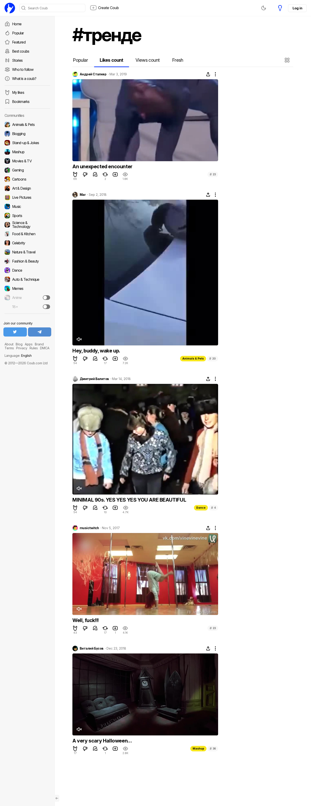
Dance (201, 507)
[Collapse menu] (57, 798)
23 (213, 174)
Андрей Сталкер (93, 74)
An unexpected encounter (102, 166)
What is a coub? (24, 78)
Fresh (177, 60)
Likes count (111, 60)
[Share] (208, 74)
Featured (18, 42)
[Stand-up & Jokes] (27, 142)
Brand (39, 344)
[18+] (46, 306)
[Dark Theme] (263, 8)
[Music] (27, 206)
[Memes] (27, 288)
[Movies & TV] (27, 161)
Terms (9, 348)
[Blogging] (27, 133)
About (9, 344)
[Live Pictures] (27, 197)
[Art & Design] (27, 188)
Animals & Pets (193, 358)
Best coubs (20, 51)
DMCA (44, 348)
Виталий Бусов (92, 648)
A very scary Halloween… (102, 741)
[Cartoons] (27, 179)
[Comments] (95, 174)
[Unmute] (79, 339)
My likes (18, 92)
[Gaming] (27, 170)
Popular (18, 33)
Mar (83, 194)
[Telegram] (39, 332)
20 (212, 358)
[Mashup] (27, 151)
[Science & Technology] (27, 224)
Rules (34, 348)
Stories (17, 60)
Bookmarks (20, 101)
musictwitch (89, 528)
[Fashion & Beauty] (27, 261)
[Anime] (27, 297)
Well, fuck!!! (85, 620)
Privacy (21, 348)
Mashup (198, 748)
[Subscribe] (46, 297)
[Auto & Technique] (27, 279)
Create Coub (108, 7)
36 (213, 748)
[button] (287, 60)
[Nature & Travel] (27, 252)
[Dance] (27, 270)
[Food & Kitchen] (27, 233)
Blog (19, 344)
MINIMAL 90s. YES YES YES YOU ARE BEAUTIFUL (129, 500)
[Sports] (27, 215)
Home (16, 24)
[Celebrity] (27, 242)
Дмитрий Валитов (94, 378)
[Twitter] (15, 332)
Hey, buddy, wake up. (96, 351)
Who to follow (23, 69)
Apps (29, 344)
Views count (147, 60)
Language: (18, 355)
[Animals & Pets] (27, 124)
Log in (297, 8)
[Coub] (10, 8)
